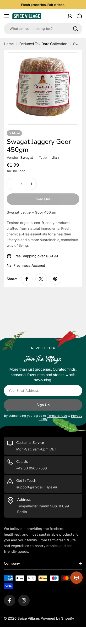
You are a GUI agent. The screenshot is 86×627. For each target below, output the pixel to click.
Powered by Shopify (57, 618)
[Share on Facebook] (26, 279)
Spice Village (28, 618)
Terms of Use (57, 415)
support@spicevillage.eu (36, 487)
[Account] (70, 16)
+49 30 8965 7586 (31, 468)
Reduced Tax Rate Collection (43, 44)
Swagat (26, 157)
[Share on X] (41, 279)
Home (9, 44)
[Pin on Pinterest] (55, 279)
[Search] (75, 29)
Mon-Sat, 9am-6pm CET (36, 449)
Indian (53, 157)
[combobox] (43, 28)
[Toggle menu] (7, 16)
